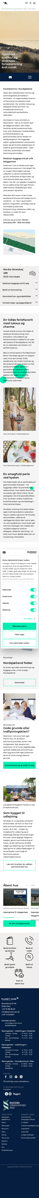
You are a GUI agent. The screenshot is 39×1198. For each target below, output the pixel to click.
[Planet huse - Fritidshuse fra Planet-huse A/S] (12, 3)
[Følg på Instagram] (10, 1077)
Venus (4, 1135)
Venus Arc (5, 1138)
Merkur (4, 1144)
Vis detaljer (28, 619)
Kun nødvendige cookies (19, 643)
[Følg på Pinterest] (16, 1077)
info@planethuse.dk (11, 1012)
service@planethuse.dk (13, 1023)
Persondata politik (28, 1138)
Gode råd (24, 1132)
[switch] (33, 596)
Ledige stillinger (27, 1135)
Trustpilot (7, 1089)
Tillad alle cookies (19, 626)
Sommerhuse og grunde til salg (14, 9)
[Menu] (34, 3)
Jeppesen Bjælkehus (6, 1118)
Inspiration (25, 1129)
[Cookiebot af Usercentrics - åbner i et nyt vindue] (28, 552)
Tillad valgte (19, 634)
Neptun (5, 1141)
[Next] (32, 886)
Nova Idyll (5, 1126)
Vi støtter (24, 1123)
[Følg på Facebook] (5, 1077)
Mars (3, 1132)
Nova (4, 1123)
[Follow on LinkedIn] (21, 1077)
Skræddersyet (7, 1150)
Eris (3, 1147)
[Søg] (30, 3)
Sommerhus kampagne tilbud (28, 1118)
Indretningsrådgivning (30, 1126)
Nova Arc (5, 1129)
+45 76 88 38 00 (8, 1009)
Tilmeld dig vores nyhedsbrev (16, 1081)
